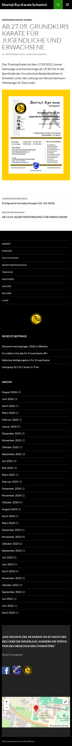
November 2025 (11, 440)
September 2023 (12, 550)
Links (5, 300)
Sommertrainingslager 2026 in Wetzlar (25, 346)
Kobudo (7, 250)
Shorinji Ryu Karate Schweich (24, 4)
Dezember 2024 (11, 488)
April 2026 (8, 405)
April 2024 (8, 516)
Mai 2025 (7, 467)
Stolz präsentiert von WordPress (18, 741)
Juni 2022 (8, 605)
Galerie (6, 286)
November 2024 (11, 495)
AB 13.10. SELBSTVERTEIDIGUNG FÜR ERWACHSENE (35, 215)
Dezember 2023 (11, 529)
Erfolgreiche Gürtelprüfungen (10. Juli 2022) (28, 201)
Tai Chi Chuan (10, 257)
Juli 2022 (7, 598)
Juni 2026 (8, 399)
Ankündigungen (12, 19)
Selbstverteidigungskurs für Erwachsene (26, 360)
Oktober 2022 (10, 585)
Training (7, 272)
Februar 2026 (10, 419)
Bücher (6, 293)
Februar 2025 (10, 481)
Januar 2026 (9, 426)
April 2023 (8, 571)
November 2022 (11, 578)
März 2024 (8, 523)
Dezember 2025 (11, 433)
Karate (6, 243)
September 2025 (12, 454)
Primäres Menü (67, 4)
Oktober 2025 (10, 447)
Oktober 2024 (10, 502)
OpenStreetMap (60, 725)
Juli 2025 (7, 461)
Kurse (28, 19)
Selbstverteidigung (14, 265)
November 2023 (11, 536)
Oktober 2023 (10, 543)
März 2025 (8, 474)
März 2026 (8, 412)
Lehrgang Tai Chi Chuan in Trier (20, 367)
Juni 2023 (8, 564)
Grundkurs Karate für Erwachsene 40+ (25, 353)
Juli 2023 (7, 557)
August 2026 (9, 392)
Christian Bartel (36, 54)
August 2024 (9, 509)
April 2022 (8, 612)
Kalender (8, 279)
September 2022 (12, 591)
